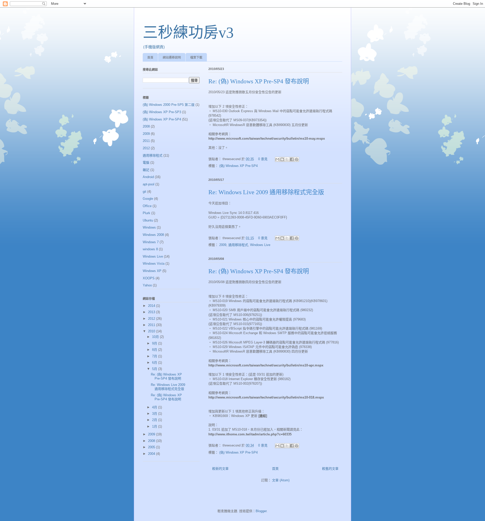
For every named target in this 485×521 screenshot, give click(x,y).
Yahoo (147, 285)
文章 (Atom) (280, 480)
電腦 (146, 162)
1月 (155, 426)
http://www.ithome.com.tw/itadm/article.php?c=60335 (250, 434)
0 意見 (263, 159)
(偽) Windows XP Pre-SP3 (162, 112)
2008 (146, 126)
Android (148, 177)
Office (147, 206)
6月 (155, 362)
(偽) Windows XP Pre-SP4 (238, 166)
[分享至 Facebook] (291, 159)
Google (148, 199)
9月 (155, 343)
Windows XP (152, 271)
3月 (155, 413)
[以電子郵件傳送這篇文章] (277, 159)
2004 (152, 454)
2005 (152, 447)
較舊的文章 (330, 468)
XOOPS (149, 278)
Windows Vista (153, 263)
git (144, 191)
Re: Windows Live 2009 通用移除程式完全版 (266, 192)
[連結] (262, 416)
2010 (152, 331)
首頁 (150, 57)
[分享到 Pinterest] (296, 159)
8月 (155, 350)
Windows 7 (151, 242)
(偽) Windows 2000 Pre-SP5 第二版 (169, 105)
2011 (146, 141)
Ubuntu (148, 220)
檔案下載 (196, 57)
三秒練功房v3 (188, 32)
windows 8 (150, 249)
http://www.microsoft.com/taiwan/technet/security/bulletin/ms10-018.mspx (266, 397)
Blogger (261, 511)
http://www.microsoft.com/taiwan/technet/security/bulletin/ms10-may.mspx (266, 138)
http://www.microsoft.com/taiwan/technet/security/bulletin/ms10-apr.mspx (265, 365)
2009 (222, 245)
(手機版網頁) (154, 47)
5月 (155, 369)
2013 (152, 312)
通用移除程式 (238, 245)
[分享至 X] (286, 159)
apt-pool (148, 184)
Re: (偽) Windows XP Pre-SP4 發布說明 (258, 81)
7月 (155, 356)
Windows (149, 227)
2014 (152, 306)
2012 (146, 148)
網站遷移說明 (172, 57)
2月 (155, 420)
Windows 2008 (153, 235)
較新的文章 (220, 468)
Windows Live (260, 245)
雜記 (146, 170)
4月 (155, 407)
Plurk (146, 213)
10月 (156, 337)
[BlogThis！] (282, 159)
